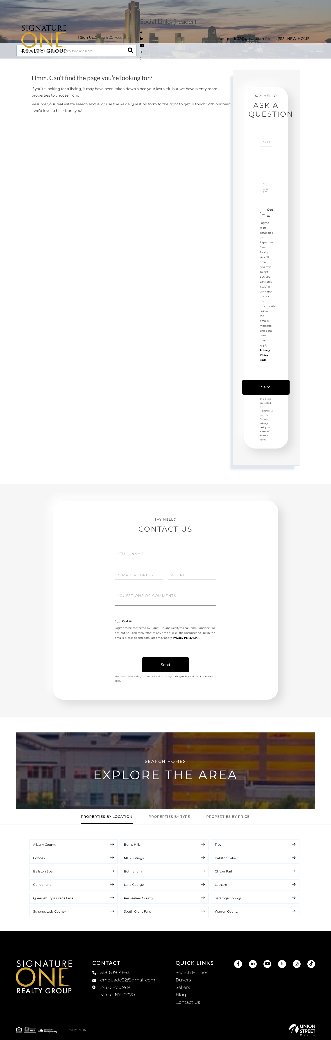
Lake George (134, 885)
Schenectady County (49, 911)
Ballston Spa (43, 871)
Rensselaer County (138, 898)
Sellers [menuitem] (183, 987)
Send (266, 387)
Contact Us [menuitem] (188, 1002)
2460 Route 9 (117, 991)
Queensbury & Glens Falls (53, 898)
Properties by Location (106, 816)
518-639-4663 (114, 972)
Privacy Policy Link (265, 355)
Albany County (44, 845)
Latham (221, 885)
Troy (218, 845)
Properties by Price (228, 816)
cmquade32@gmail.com (242, 39)
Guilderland (42, 885)
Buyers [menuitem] (183, 980)
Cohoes (39, 858)
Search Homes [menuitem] (192, 972)
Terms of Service (204, 676)
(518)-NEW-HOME (294, 39)
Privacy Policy (181, 676)
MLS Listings (134, 858)
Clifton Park (224, 871)
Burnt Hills (132, 845)
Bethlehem (133, 871)
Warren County (227, 911)
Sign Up (87, 38)
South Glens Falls (137, 911)
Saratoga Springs (228, 898)
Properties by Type (169, 816)
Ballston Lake (225, 858)
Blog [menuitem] (181, 995)
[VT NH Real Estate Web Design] (302, 1029)
